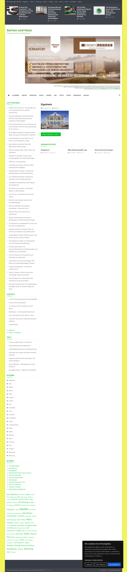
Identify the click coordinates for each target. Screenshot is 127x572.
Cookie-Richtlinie (97, 560)
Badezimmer (14, 494)
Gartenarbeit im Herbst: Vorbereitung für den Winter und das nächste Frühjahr (23, 236)
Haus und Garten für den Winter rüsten (21, 315)
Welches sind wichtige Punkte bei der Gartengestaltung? (20, 201)
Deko (10, 394)
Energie (51, 1)
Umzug (17, 545)
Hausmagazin (13, 480)
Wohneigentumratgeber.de (17, 489)
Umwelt (11, 449)
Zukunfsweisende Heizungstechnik (19, 346)
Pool (8, 537)
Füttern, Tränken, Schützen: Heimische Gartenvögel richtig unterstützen (21, 274)
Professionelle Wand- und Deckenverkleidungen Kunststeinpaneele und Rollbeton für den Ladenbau (23, 249)
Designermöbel (23, 499)
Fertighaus (32, 505)
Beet (8, 497)
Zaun (8, 552)
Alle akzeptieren (114, 565)
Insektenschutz (21, 528)
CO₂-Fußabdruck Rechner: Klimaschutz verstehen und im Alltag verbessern (21, 178)
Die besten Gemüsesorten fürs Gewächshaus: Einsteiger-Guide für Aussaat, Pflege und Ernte (23, 286)
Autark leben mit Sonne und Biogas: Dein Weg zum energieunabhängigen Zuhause (22, 262)
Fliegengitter (11, 509)
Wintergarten (12, 549)
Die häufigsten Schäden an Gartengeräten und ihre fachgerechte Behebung (22, 242)
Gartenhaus (27, 513)
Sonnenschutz (15, 540)
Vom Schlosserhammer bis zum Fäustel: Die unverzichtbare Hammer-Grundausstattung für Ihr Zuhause (22, 126)
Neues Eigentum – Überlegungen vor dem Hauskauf (52, 134)
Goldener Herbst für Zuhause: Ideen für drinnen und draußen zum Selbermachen (22, 230)
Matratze (34, 530)
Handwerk (12, 408)
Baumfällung (13, 468)
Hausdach (16, 523)
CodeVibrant (48, 570)
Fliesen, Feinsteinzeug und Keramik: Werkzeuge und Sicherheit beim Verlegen (22, 219)
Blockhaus (30, 497)
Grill (18, 520)
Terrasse (11, 442)
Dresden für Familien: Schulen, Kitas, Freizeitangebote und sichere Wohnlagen (21, 157)
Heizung (27, 523)
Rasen (13, 537)
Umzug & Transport (15, 487)
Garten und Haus (19, 30)
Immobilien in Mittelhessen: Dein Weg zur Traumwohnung (22, 184)
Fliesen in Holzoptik (15, 332)
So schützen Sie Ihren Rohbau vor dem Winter (21, 307)
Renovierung (19, 537)
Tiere (10, 445)
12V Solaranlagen (14, 466)
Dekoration (14, 499)
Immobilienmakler (31, 525)
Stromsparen (10, 542)
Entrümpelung (10, 505)
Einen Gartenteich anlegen (104, 150)
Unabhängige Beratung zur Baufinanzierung (22, 349)
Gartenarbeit (32, 509)
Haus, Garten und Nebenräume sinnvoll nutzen (21, 195)
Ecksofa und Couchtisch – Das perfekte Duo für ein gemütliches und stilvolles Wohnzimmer (26, 11)
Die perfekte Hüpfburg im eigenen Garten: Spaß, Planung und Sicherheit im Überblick (84, 11)
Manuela (56, 108)
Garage (17, 509)
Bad (56, 1)
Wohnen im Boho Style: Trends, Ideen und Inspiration (22, 151)
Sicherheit (9, 540)
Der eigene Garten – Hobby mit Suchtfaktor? (22, 370)
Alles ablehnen (101, 565)
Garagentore (45, 150)
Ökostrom (13, 552)
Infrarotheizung (12, 528)
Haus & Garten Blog (15, 475)
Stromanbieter (29, 540)
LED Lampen (29, 530)
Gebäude (34, 516)
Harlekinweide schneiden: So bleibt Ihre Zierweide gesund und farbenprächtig (21, 172)
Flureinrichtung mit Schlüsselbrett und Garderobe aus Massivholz (21, 256)
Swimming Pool (19, 542)
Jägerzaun (12, 330)
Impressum (103, 570)
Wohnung (38, 1)
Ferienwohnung (25, 505)
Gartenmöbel (11, 516)
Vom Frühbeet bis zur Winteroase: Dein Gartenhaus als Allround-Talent (21, 279)
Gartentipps (28, 516)
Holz (8, 525)
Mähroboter (19, 534)
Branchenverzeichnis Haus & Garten (20, 473)
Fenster (18, 505)
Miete (10, 428)
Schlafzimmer (31, 537)
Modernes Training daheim (17, 162)
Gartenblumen (13, 324)
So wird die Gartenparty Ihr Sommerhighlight (23, 299)
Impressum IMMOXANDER (114, 89)
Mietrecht (12, 534)
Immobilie (13, 525)
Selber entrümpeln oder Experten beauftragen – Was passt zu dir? (19, 207)
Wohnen (20, 549)
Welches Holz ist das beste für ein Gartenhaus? (19, 213)
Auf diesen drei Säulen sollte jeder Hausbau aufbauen (22, 320)
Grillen (23, 520)
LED (23, 531)
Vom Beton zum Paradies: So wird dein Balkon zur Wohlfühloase (21, 190)
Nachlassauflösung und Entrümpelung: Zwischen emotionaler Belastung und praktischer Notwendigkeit (54, 12)
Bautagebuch (13, 470)
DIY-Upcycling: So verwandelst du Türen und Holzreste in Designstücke (23, 225)
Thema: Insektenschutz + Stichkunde (20, 342)
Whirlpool (31, 545)
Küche (61, 1)
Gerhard (53, 152)
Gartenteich (20, 516)
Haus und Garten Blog (15, 477)
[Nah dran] (121, 542)
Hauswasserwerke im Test (17, 482)
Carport (8, 499)
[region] (102, 554)
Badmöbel (22, 494)
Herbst (32, 523)
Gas (10, 404)
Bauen (45, 1)
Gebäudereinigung (11, 520)
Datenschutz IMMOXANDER (100, 89)
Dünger (31, 499)
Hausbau (10, 523)
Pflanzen (11, 435)
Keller (28, 528)
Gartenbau (9, 513)
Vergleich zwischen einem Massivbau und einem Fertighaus (22, 359)
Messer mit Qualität (15, 484)
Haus (10, 411)
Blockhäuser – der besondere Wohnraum (21, 312)
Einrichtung (23, 502)
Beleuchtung (13, 497)
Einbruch (15, 502)
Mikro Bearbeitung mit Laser (77, 150)
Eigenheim (9, 502)
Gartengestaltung (17, 513)
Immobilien (73, 1)
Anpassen (89, 565)
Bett (18, 497)
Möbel (11, 432)
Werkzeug (12, 452)
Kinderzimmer (11, 531)
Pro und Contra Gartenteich (17, 302)
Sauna (25, 537)
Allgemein (25, 1)
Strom (66, 1)
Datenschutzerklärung (114, 570)
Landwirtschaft (13, 425)
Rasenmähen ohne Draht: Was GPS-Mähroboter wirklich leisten (20, 145)
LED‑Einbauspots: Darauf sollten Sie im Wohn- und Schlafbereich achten (113, 11)
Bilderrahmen (24, 497)
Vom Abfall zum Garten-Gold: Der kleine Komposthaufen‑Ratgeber (21, 166)
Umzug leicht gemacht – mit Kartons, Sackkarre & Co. (20, 268)
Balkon (80, 1)
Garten (32, 1)
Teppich (27, 542)
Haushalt (11, 414)
